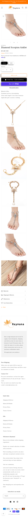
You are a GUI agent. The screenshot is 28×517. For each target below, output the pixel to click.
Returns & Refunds (7, 403)
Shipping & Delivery (8, 400)
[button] (2, 7)
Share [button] (4, 307)
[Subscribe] (23, 496)
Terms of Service (7, 410)
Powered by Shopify (17, 514)
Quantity (3, 66)
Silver (4, 63)
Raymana (12, 514)
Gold (11, 63)
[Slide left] (10, 42)
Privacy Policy (6, 407)
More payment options (14, 87)
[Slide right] (17, 42)
